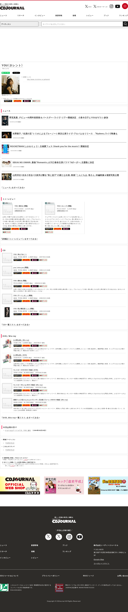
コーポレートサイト (102, 563)
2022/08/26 (39, 402)
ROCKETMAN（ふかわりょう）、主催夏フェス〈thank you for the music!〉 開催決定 (49, 146)
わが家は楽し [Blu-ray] (21, 340)
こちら (26, 459)
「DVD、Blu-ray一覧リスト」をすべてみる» (21, 417)
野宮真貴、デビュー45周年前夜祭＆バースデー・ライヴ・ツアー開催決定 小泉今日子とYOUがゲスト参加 (58, 117)
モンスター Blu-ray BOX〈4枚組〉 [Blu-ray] (27, 385)
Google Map (99, 559)
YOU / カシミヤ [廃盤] (64, 206)
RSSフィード (88, 575)
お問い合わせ (122, 575)
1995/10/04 (43, 311)
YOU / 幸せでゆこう (20, 254)
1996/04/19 (18, 211)
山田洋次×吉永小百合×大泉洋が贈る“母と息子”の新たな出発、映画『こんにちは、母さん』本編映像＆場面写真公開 (66, 175)
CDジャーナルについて (9, 575)
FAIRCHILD (10, 443)
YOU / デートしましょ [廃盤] (23, 295)
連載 (74, 15)
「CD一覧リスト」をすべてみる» (16, 324)
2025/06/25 (39, 372)
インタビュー (40, 15)
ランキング (123, 15)
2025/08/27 (37, 343)
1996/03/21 (43, 298)
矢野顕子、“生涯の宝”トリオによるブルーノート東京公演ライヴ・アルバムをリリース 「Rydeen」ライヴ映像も (65, 133)
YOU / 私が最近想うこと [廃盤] (23, 308)
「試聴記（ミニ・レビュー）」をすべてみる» (19, 238)
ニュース (3, 15)
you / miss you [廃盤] (20, 267)
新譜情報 (58, 15)
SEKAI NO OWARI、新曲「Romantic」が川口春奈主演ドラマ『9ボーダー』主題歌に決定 (53, 162)
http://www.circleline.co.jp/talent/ (38, 79)
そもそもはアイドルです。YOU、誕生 (18, 430)
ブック (106, 15)
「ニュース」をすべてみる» (13, 187)
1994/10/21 (61, 211)
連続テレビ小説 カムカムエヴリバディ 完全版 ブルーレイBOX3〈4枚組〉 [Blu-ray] (40, 400)
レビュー (89, 15)
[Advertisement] (64, 46)
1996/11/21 (43, 270)
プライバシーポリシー (51, 575)
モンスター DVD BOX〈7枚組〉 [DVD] (25, 370)
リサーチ (20, 15)
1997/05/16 (43, 257)
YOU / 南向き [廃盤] (21, 206)
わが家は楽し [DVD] (20, 355)
